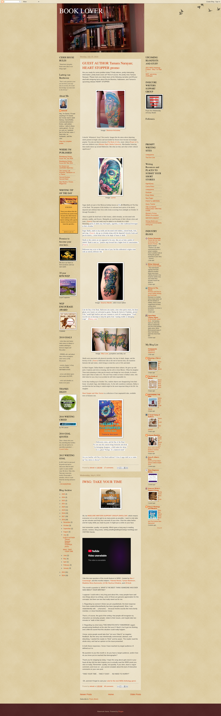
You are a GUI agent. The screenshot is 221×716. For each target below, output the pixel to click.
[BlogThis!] (120, 468)
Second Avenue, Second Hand (64, 178)
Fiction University (154, 238)
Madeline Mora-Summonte (92, 583)
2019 (63, 510)
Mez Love (104, 353)
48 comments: (109, 686)
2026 (63, 494)
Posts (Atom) (93, 699)
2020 (63, 507)
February (66, 565)
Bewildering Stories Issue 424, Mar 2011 (66, 162)
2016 (63, 519)
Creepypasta (152, 349)
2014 (63, 575)
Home (111, 694)
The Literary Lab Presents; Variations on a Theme (67, 172)
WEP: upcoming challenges (151, 75)
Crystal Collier (63, 449)
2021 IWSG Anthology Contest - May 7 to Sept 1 (154, 69)
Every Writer (150, 195)
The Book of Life (113, 142)
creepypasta (150, 155)
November (67, 522)
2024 (63, 497)
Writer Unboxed (153, 264)
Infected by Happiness (151, 351)
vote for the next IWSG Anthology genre (121, 681)
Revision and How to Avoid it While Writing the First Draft (154, 293)
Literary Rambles (154, 435)
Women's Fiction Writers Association (152, 214)
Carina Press (150, 186)
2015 (63, 572)
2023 (63, 500)
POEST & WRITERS (153, 201)
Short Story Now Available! (159, 383)
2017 (63, 516)
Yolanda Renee (115, 580)
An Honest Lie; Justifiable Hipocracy (66, 167)
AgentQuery (150, 183)
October (66, 525)
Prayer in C (134, 142)
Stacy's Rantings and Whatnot (154, 507)
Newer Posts (86, 694)
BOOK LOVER (81, 10)
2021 (63, 504)
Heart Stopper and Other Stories (92, 393)
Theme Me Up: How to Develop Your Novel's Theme (154, 242)
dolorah (64, 111)
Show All (159, 528)
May (65, 559)
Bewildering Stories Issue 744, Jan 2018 (66, 157)
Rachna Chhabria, (115, 583)
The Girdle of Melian (152, 377)
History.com (92, 319)
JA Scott (128, 583)
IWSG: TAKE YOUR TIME (102, 481)
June (65, 555)
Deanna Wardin (106, 303)
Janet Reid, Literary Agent (153, 316)
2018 (63, 513)
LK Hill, (105, 583)
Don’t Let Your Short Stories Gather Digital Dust (154, 462)
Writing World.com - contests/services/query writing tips (154, 222)
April (65, 562)
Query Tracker (150, 204)
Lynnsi (113, 197)
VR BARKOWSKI (65, 484)
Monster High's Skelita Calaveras (110, 144)
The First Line (150, 157)
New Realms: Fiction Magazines (66, 182)
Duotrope (149, 192)
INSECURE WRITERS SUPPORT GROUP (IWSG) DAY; (107, 516)
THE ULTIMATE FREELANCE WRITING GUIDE (153, 208)
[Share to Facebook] (125, 468)
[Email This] (118, 468)
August (66, 532)
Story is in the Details (154, 266)
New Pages (149, 198)
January (66, 568)
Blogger (120, 711)
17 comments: (109, 468)
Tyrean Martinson (128, 580)
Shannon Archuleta (113, 130)
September (67, 528)
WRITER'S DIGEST (152, 218)
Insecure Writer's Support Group (154, 489)
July (65, 535)
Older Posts (135, 694)
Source (89, 221)
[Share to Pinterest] (127, 468)
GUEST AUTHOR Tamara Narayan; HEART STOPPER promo (107, 65)
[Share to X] (122, 468)
